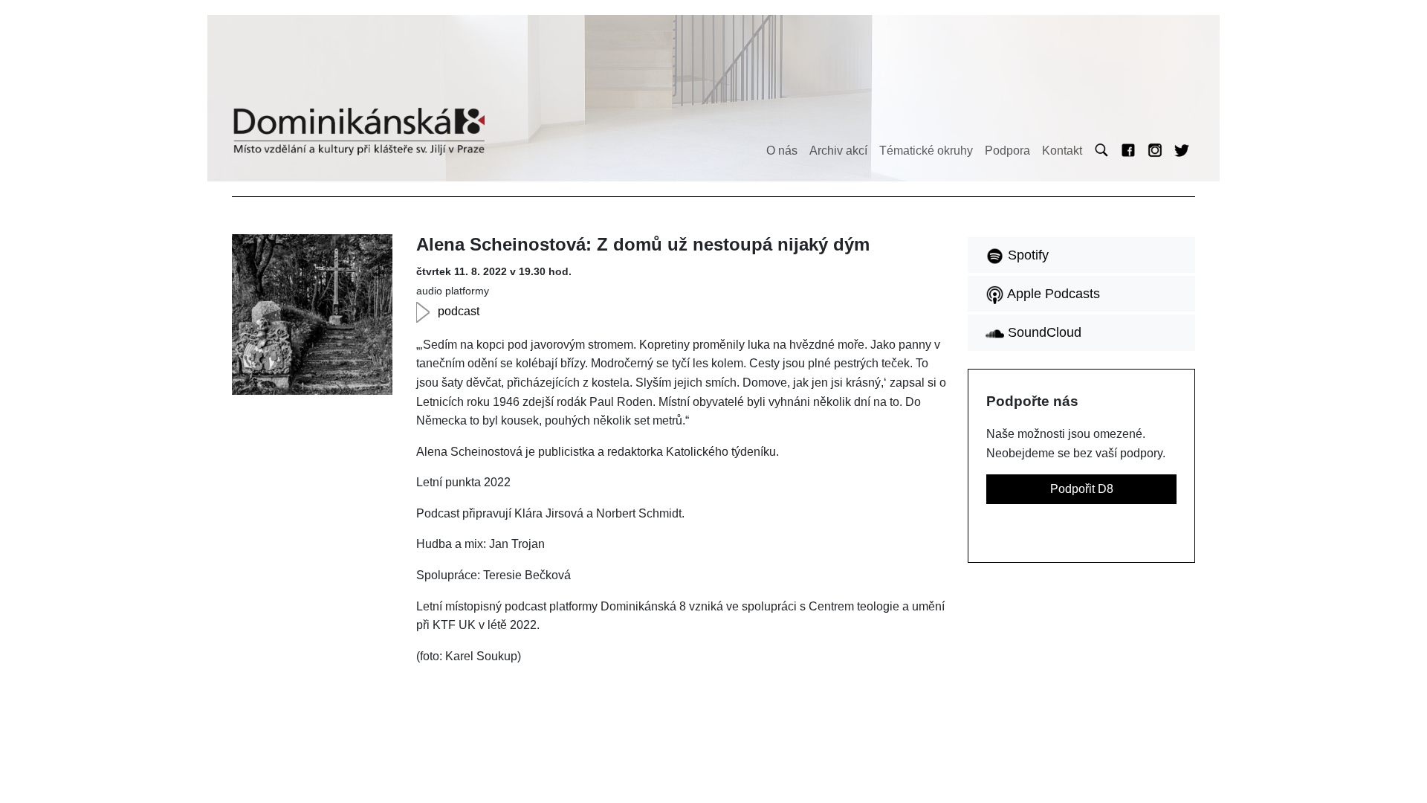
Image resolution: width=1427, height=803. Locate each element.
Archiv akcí (838, 150)
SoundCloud (1042, 332)
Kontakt (1062, 150)
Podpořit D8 (1081, 489)
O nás (781, 150)
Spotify (1026, 255)
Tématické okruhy (926, 150)
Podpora (1007, 150)
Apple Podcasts (1052, 293)
